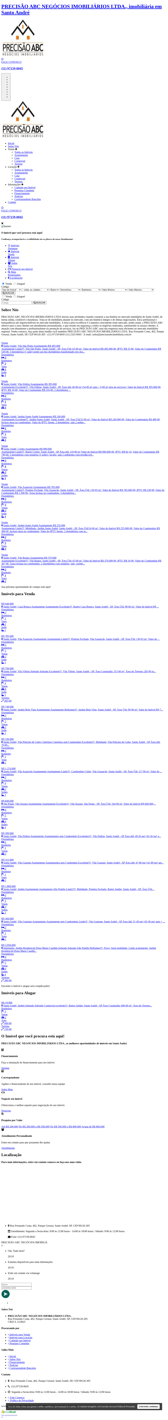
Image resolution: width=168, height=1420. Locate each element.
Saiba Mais (7, 1089)
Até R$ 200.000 (9, 1126)
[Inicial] (23, 137)
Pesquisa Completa (24, 190)
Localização (15, 277)
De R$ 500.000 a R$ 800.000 (65, 1126)
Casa (17, 158)
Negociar (6, 1110)
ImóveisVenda (13, 253)
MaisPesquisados (14, 273)
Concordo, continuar (148, 1406)
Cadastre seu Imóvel (24, 187)
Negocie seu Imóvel (22, 269)
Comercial (19, 161)
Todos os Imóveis (23, 152)
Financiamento (22, 193)
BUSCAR (9, 293)
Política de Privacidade (21, 1400)
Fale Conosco (16, 1397)
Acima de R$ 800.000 (93, 1126)
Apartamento (21, 155)
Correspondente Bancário (27, 199)
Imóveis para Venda (19, 1334)
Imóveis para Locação (20, 1337)
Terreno (18, 164)
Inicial (11, 143)
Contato (12, 202)
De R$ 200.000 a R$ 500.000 (34, 1126)
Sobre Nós (13, 146)
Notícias (18, 196)
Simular (5, 1068)
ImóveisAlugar (13, 259)
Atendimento (8, 1148)
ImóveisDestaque (13, 247)
